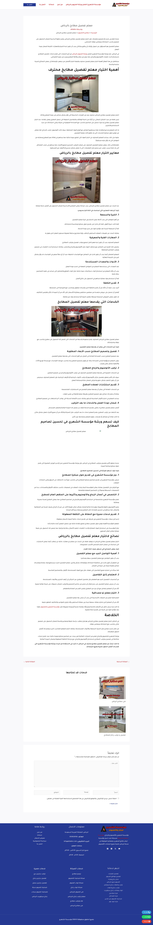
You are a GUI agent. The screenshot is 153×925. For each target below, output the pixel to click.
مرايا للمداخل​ (113, 896)
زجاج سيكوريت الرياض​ (39, 896)
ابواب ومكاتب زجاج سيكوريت (113, 890)
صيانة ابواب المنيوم (76, 883)
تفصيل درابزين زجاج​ (39, 878)
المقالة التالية (29, 662)
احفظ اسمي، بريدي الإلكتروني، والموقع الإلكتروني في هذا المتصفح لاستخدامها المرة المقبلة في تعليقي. (81, 798)
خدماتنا (51, 4)
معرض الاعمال (39, 838)
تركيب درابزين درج (40, 874)
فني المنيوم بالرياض (76, 892)
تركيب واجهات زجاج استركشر (113, 885)
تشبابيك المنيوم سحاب (39, 892)
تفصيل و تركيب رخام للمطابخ (115, 735)
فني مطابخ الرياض (119, 701)
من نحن (60, 4)
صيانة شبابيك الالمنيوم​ (76, 878)
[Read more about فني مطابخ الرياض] (112, 688)
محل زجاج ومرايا (113, 879)
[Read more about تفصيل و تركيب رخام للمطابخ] (112, 719)
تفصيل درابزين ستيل (39, 883)
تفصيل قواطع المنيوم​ (113, 876)
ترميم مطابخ (76, 874)
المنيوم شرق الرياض (113, 882)
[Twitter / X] (115, 848)
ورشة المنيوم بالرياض (79, 54)
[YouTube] (119, 848)
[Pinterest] (107, 848)
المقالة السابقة (123, 662)
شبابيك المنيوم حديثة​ (39, 887)
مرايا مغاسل (113, 893)
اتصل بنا (42, 4)
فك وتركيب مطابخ (76, 901)
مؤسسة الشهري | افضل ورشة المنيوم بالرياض (83, 4)
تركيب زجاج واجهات (113, 888)
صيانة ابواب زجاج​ (76, 887)
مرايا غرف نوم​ (113, 901)
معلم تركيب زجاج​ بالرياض (76, 896)
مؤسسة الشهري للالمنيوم (50, 607)
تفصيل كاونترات (113, 874)
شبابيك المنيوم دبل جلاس (113, 899)
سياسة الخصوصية (39, 841)
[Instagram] (111, 848)
